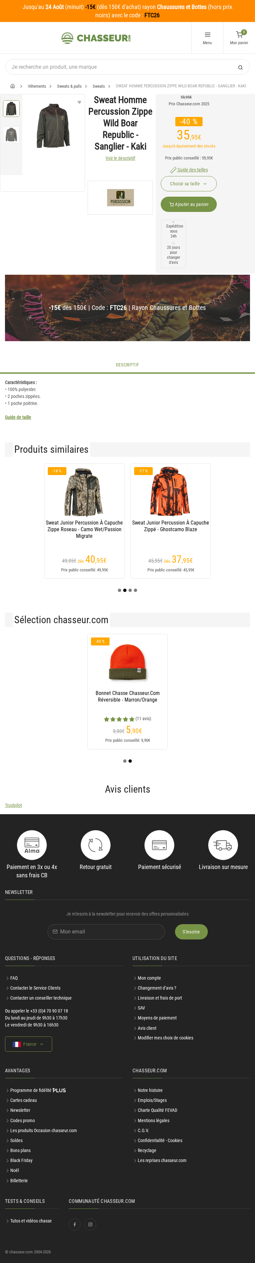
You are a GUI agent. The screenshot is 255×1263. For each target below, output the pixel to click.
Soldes (16, 1140)
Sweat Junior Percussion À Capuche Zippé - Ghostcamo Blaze (170, 526)
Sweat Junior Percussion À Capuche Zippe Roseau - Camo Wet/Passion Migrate (84, 529)
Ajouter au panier (191, 204)
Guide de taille (18, 417)
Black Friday (21, 1160)
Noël (14, 1170)
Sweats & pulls (69, 86)
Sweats (99, 86)
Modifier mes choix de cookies (165, 1037)
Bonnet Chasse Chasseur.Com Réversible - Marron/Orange (128, 696)
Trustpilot (13, 805)
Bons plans (20, 1150)
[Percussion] (120, 198)
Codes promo (22, 1120)
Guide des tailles (192, 169)
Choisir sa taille (185, 183)
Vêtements (37, 86)
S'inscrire (191, 931)
